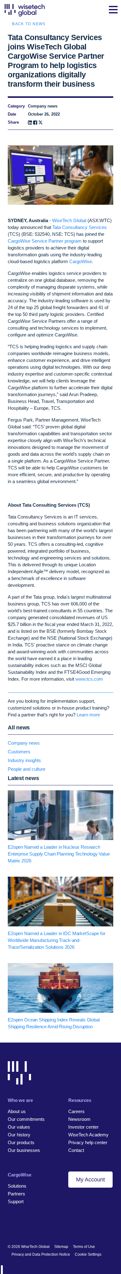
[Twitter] (32, 1226)
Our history (19, 1134)
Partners (16, 1193)
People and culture (26, 769)
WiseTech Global (69, 220)
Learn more (88, 714)
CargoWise (80, 261)
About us (17, 1111)
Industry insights (24, 760)
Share (13, 122)
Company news (24, 743)
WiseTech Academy (88, 1134)
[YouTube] (42, 1226)
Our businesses (24, 1150)
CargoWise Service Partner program (45, 241)
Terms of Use (84, 1246)
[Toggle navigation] (113, 10)
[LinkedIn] (30, 123)
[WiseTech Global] (25, 10)
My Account (90, 1179)
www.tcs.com (89, 679)
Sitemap (61, 1246)
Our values (19, 1127)
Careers (76, 1111)
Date (12, 114)
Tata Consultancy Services (79, 227)
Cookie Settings (88, 1254)
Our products (21, 1142)
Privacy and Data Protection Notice (40, 1254)
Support (16, 1201)
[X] (40, 123)
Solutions (17, 1186)
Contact (76, 1150)
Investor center (83, 1127)
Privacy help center (87, 1142)
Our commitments (26, 1119)
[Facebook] (35, 123)
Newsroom (79, 1119)
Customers (19, 751)
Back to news (28, 24)
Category (16, 106)
